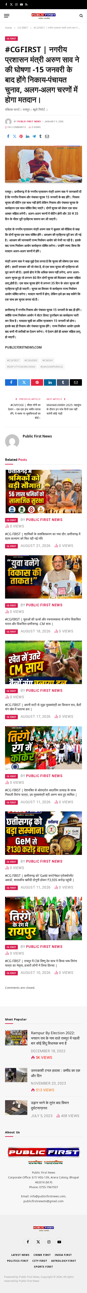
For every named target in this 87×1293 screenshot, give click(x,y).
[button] (6, 15)
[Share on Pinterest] (21, 136)
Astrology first (63, 1261)
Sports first (43, 1266)
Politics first (18, 1261)
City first (39, 1261)
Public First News (29, 121)
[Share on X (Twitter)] (15, 136)
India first (63, 1255)
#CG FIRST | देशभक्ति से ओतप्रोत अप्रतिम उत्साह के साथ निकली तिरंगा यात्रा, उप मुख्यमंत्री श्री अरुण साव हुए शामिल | (41, 792)
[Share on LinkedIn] (27, 136)
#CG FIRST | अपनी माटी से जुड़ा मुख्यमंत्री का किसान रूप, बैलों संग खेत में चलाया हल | (43, 707)
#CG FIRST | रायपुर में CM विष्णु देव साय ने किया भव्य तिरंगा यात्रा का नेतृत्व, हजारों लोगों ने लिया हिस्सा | (41, 963)
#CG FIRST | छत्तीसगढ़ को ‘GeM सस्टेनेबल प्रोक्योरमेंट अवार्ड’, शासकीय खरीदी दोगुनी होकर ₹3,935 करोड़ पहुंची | (39, 877)
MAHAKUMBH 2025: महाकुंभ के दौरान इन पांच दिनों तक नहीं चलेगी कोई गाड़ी (64, 409)
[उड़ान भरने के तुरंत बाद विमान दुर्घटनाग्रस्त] (16, 1107)
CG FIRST (11, 38)
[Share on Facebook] (8, 136)
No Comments (17, 127)
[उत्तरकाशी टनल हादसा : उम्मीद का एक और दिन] (16, 1075)
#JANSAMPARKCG (51, 366)
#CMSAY (47, 360)
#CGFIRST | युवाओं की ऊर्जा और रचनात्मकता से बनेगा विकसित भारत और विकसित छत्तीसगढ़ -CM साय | (43, 621)
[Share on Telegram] (34, 136)
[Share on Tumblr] (40, 136)
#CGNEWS (30, 360)
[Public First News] (43, 16)
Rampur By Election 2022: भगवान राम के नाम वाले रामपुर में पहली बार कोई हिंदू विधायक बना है (55, 1038)
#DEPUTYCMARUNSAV (21, 366)
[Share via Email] (47, 136)
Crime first (42, 1255)
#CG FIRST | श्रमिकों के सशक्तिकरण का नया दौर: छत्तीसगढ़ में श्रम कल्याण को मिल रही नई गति (42, 536)
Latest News (20, 1255)
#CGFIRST (13, 360)
